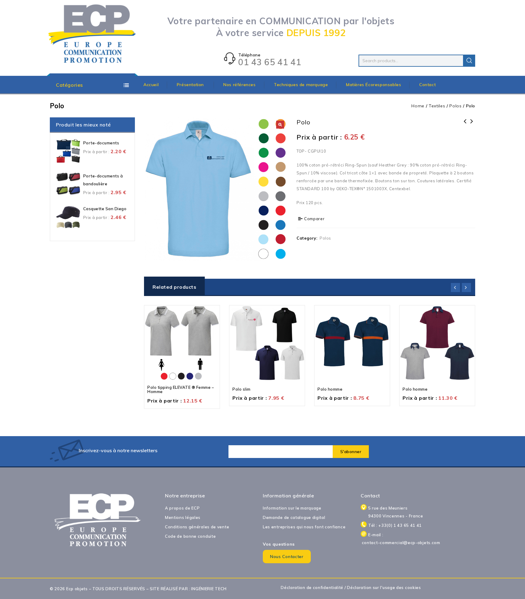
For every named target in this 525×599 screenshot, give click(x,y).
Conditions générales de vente (197, 526)
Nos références (239, 84)
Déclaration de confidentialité (312, 587)
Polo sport (465, 125)
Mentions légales (183, 517)
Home (417, 106)
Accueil (151, 84)
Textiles (437, 106)
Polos (455, 106)
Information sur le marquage (292, 508)
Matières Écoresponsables (373, 84)
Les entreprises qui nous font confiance (304, 526)
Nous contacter (287, 556)
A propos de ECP (182, 508)
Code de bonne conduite (190, 536)
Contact (427, 84)
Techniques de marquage (301, 84)
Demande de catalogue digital (294, 517)
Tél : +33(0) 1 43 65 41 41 (395, 525)
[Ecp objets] (92, 34)
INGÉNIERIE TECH (209, 588)
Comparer (314, 218)
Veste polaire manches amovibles (471, 125)
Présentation (191, 84)
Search (469, 61)
